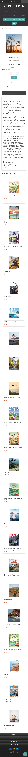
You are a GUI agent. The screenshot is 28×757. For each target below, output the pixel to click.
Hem (2, 28)
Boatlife (5, 523)
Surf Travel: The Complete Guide (11, 321)
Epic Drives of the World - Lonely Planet (13, 196)
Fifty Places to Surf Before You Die (12, 624)
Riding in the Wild (8, 599)
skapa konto (22, 15)
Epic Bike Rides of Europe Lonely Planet (13, 246)
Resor (5, 69)
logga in (14, 15)
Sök (5, 28)
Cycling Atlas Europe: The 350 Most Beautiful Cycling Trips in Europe (12, 574)
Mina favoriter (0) (13, 19)
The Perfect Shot (10, 28)
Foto (9, 69)
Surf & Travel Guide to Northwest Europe (13, 347)
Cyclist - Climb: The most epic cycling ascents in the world (12, 473)
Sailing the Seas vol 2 (9, 725)
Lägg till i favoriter (13, 82)
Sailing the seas (7, 296)
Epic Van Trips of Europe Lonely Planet (13, 649)
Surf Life (6, 674)
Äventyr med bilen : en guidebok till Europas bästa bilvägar (12, 549)
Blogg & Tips (14, 1)
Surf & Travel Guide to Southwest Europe (13, 397)
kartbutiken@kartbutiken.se (14, 752)
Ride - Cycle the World (9, 372)
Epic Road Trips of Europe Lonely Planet (13, 422)
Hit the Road (7, 271)
